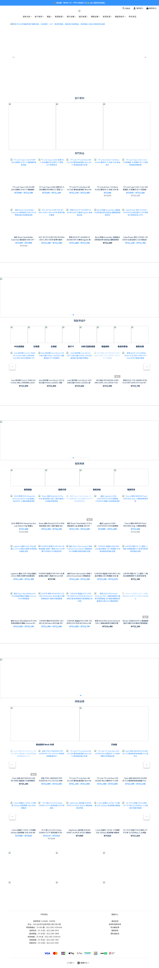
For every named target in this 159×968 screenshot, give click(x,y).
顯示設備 (71, 16)
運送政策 (114, 921)
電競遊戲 (58, 16)
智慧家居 (106, 16)
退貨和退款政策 (115, 924)
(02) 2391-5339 (52, 927)
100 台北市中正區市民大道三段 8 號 (47, 924)
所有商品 (132, 16)
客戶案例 (38, 16)
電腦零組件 (119, 16)
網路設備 (95, 16)
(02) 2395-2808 (53, 933)
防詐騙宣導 (115, 927)
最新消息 (26, 16)
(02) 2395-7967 (53, 940)
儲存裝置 (82, 16)
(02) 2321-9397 (53, 943)
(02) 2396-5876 (53, 930)
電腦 (49, 16)
